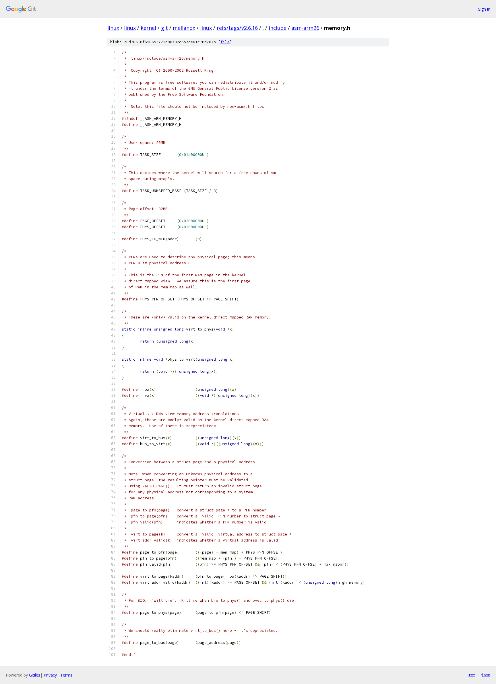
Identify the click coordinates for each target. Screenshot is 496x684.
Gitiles (34, 675)
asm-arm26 (305, 27)
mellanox (184, 27)
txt (471, 674)
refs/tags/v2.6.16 (237, 27)
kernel (148, 27)
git (164, 27)
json (485, 674)
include (277, 27)
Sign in (484, 9)
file (225, 42)
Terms (66, 675)
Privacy (50, 675)
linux (113, 27)
